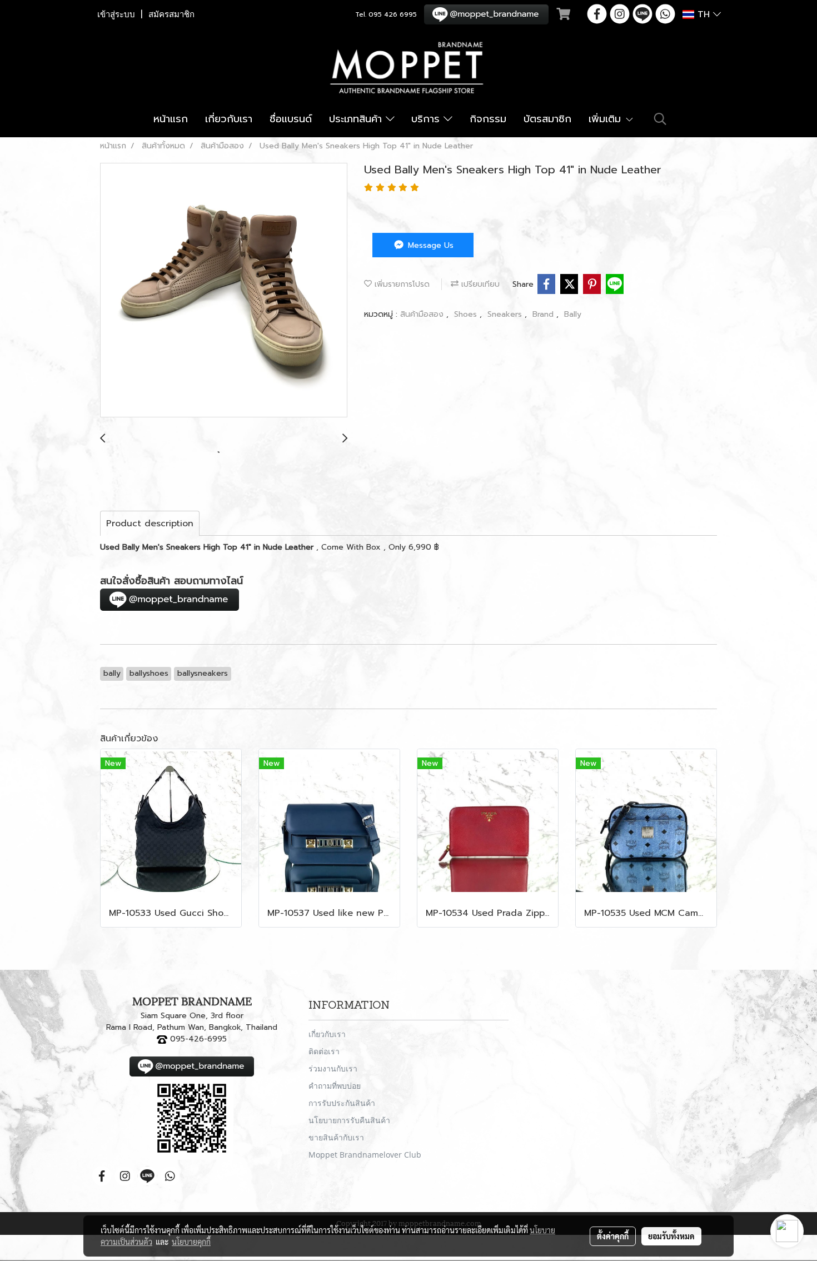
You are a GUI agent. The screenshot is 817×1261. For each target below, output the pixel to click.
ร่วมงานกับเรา (332, 1068)
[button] (660, 118)
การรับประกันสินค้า (341, 1103)
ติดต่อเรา (324, 1051)
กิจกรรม (488, 119)
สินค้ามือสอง (423, 314)
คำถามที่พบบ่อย (334, 1085)
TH (703, 14)
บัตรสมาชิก (547, 119)
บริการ (427, 119)
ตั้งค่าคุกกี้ (613, 1236)
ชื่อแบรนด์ (291, 119)
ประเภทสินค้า (357, 119)
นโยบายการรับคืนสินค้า (349, 1120)
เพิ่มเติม (607, 119)
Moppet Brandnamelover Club (364, 1154)
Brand (544, 314)
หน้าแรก (170, 119)
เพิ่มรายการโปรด (401, 284)
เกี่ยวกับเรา (228, 119)
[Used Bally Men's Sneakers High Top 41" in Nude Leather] (224, 290)
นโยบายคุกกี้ (191, 1242)
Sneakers (506, 314)
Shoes (467, 314)
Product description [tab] (149, 523)
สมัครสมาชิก (171, 14)
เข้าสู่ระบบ (116, 14)
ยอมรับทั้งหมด (671, 1236)
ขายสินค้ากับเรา (336, 1137)
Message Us (429, 245)
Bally (572, 314)
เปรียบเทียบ (479, 284)
